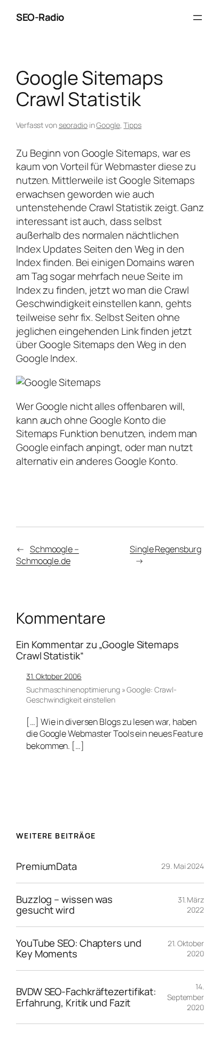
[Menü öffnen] (197, 17)
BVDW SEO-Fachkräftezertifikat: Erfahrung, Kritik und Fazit (86, 997)
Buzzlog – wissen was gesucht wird (64, 905)
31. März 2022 (191, 904)
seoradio (73, 125)
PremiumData (46, 866)
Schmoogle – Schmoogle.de (47, 555)
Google (108, 125)
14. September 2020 (185, 996)
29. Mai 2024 (182, 866)
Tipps (132, 125)
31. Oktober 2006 (53, 676)
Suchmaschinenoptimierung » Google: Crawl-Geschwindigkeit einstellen (101, 694)
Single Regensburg (165, 549)
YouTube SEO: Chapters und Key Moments (79, 949)
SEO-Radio (40, 17)
